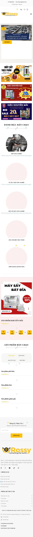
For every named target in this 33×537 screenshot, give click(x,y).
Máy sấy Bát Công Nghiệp (16, 211)
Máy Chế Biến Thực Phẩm (16, 240)
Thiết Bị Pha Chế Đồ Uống (17, 266)
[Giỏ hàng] (27, 9)
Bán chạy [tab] (12, 355)
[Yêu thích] (24, 9)
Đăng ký (20, 4)
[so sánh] (21, 9)
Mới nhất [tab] (21, 355)
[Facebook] (1, 468)
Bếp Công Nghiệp (16, 153)
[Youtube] (9, 468)
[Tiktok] (14, 468)
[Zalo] (5, 468)
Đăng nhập (15, 4)
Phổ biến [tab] (22, 360)
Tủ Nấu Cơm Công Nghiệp (16, 182)
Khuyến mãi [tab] (12, 360)
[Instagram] (18, 468)
